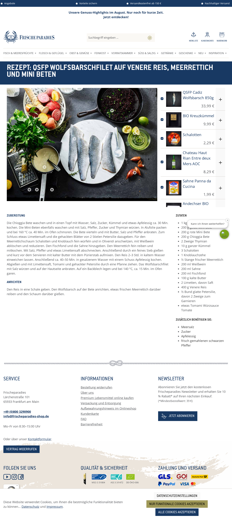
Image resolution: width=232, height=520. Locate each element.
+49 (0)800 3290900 (17, 412)
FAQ (83, 419)
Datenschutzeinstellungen (177, 496)
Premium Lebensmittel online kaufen (107, 398)
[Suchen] (150, 37)
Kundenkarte (90, 414)
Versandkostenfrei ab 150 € (145, 3)
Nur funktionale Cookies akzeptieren (177, 504)
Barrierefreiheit (91, 424)
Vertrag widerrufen (21, 449)
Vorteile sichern (87, 3)
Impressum (55, 507)
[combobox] (116, 37)
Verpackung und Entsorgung (101, 403)
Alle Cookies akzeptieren (177, 512)
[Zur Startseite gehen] (28, 37)
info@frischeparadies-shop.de (26, 416)
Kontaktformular (39, 439)
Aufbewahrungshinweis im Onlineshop (108, 408)
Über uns (87, 393)
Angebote (9, 3)
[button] (224, 234)
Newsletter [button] (171, 379)
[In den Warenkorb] (220, 99)
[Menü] (17, 486)
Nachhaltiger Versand (216, 3)
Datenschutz (30, 507)
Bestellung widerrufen (96, 387)
